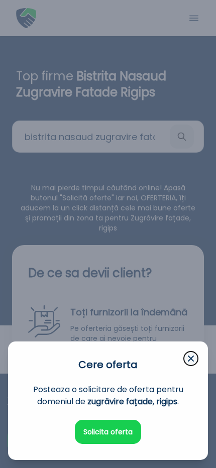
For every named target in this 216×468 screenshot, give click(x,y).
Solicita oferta (108, 432)
